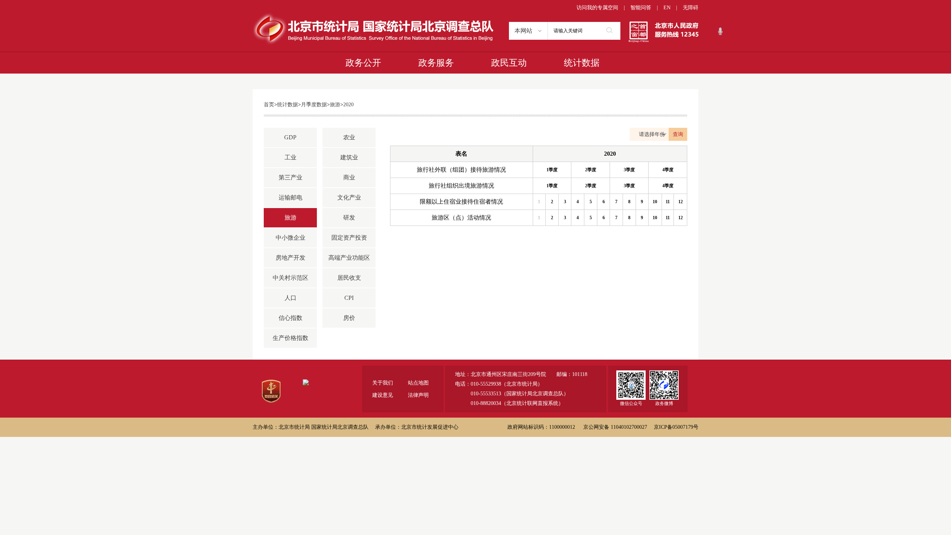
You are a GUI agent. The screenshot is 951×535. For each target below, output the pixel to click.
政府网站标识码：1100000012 (541, 427)
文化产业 (349, 197)
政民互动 (509, 63)
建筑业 (349, 157)
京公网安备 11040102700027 (615, 427)
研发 (349, 217)
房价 (349, 318)
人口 (290, 298)
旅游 (335, 104)
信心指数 (290, 318)
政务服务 (436, 63)
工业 (290, 157)
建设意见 (382, 395)
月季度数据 (314, 104)
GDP (290, 137)
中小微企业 (290, 237)
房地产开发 (290, 257)
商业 (349, 177)
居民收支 (349, 278)
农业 (349, 137)
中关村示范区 (290, 278)
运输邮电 (290, 197)
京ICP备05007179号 (676, 427)
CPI (349, 298)
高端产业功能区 (349, 257)
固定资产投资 (349, 237)
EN (667, 7)
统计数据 (582, 63)
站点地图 (418, 383)
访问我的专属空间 (597, 7)
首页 (269, 104)
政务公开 (363, 63)
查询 (678, 134)
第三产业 (290, 177)
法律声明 (418, 395)
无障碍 (690, 7)
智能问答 (640, 7)
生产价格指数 (290, 338)
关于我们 (382, 383)
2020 (348, 104)
